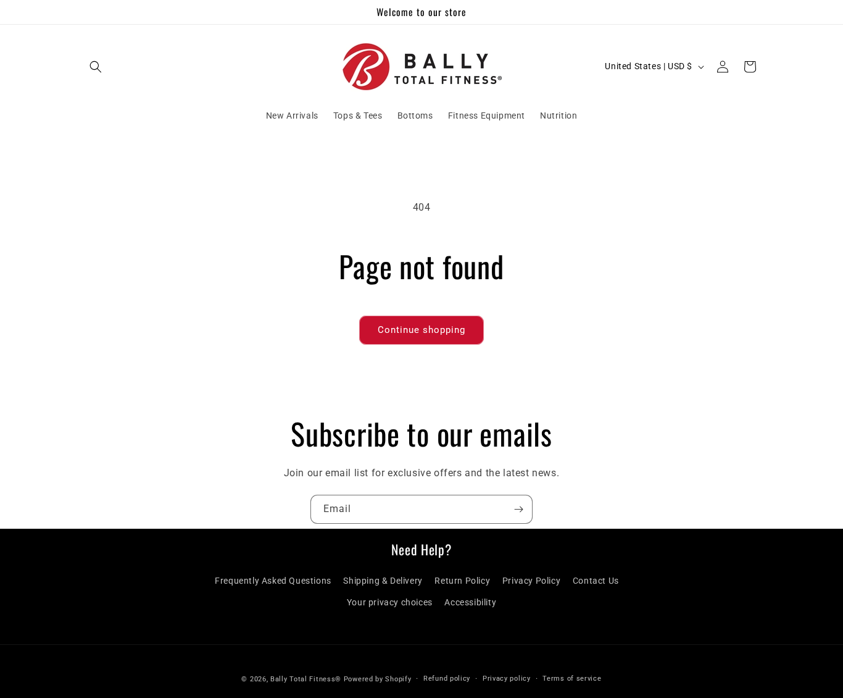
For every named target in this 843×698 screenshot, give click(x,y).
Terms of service (571, 679)
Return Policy (462, 581)
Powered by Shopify (378, 679)
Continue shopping (421, 329)
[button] (95, 66)
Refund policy (446, 679)
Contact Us (596, 581)
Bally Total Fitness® (307, 679)
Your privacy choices (390, 602)
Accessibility (470, 602)
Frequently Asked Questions (273, 581)
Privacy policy (507, 679)
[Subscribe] (518, 509)
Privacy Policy (531, 581)
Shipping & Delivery (382, 581)
